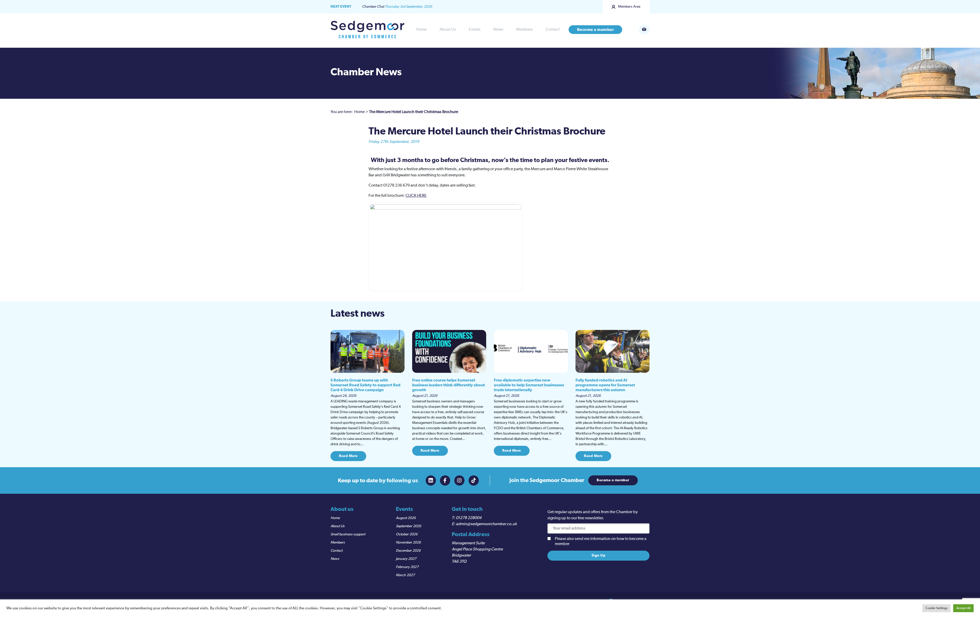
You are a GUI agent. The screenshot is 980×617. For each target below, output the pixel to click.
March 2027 (405, 575)
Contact (553, 30)
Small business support (347, 534)
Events (475, 30)
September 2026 (408, 526)
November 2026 (408, 542)
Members (524, 30)
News (498, 30)
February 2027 (407, 567)
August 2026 (406, 518)
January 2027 (406, 559)
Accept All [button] (963, 608)
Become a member (595, 30)
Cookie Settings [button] (936, 608)
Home (421, 30)
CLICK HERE (416, 196)
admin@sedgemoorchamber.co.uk (486, 524)
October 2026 (407, 534)
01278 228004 (468, 518)
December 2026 (408, 550)
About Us (447, 30)
